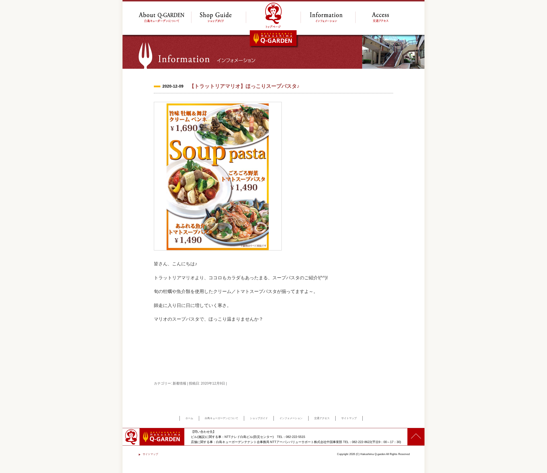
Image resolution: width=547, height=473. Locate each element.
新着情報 (179, 383)
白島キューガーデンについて (221, 418)
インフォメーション (291, 418)
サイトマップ (349, 418)
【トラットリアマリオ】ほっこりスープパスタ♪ (244, 86)
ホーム (189, 418)
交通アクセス (322, 418)
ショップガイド (259, 418)
